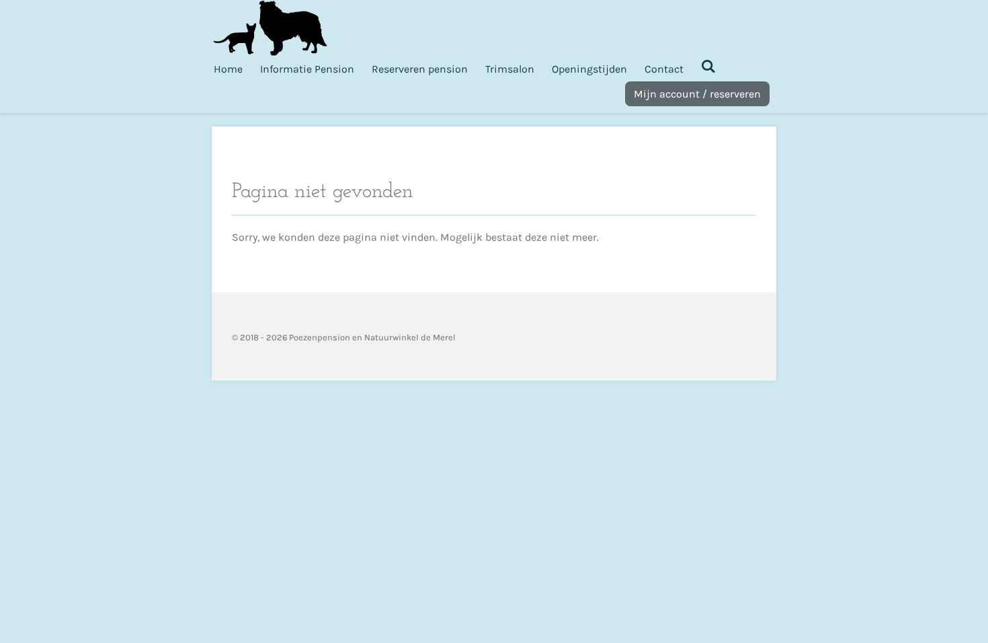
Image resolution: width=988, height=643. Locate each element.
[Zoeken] (708, 66)
